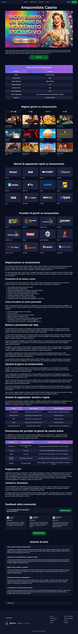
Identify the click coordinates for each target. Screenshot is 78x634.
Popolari (12, 111)
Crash (46, 111)
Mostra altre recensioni (39, 532)
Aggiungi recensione (65, 510)
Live (29, 111)
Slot (64, 111)
